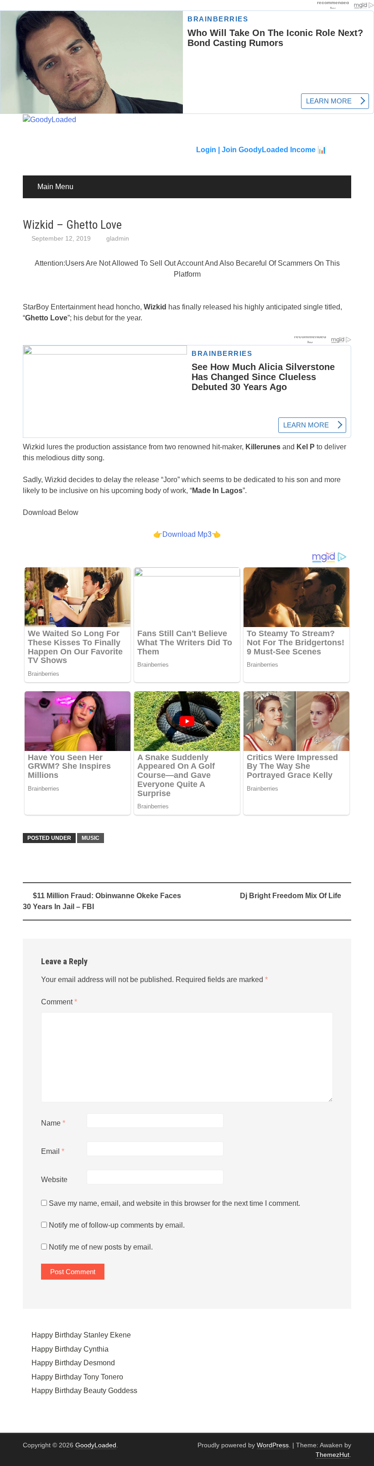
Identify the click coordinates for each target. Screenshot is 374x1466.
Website (54, 1179)
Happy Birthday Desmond (73, 1363)
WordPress (273, 1445)
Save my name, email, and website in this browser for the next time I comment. (174, 1203)
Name (53, 1123)
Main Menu (55, 186)
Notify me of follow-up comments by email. (117, 1225)
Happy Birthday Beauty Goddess (84, 1390)
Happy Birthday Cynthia (70, 1349)
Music (90, 838)
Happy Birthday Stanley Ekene (81, 1335)
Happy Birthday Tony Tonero (77, 1377)
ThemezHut (332, 1454)
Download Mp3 (187, 534)
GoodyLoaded (95, 1445)
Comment (59, 1002)
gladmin (117, 238)
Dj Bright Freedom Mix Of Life (290, 896)
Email (52, 1151)
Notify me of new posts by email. (101, 1247)
